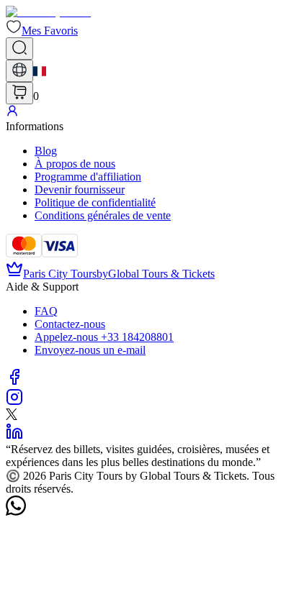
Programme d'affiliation (88, 176)
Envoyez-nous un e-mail (90, 350)
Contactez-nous (70, 324)
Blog (46, 151)
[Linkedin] (14, 436)
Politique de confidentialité (95, 202)
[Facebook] (14, 381)
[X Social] (11, 416)
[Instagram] (14, 402)
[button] (42, 30)
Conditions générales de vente (103, 215)
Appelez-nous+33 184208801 (104, 337)
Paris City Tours (60, 274)
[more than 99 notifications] (19, 93)
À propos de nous (75, 164)
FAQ (46, 311)
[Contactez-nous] (16, 512)
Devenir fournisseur (80, 189)
